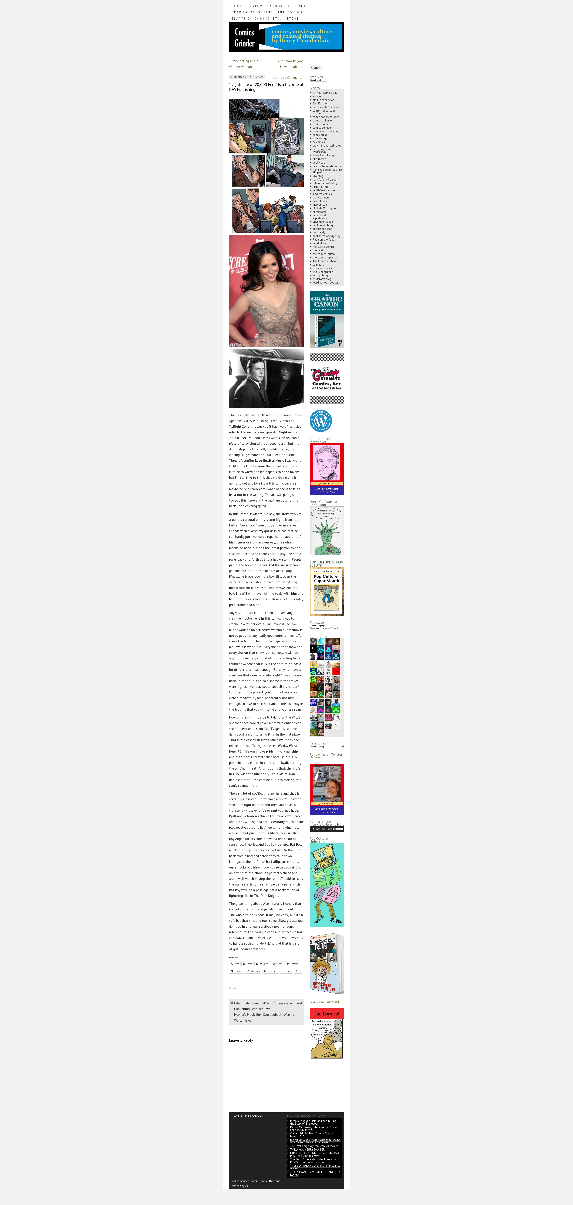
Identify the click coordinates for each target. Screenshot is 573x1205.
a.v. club (317, 96)
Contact (297, 6)
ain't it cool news (323, 100)
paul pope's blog (323, 225)
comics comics (321, 124)
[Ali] (320, 641)
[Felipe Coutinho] (328, 679)
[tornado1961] (313, 664)
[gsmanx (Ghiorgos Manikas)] (320, 664)
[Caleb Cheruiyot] (313, 671)
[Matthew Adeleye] (313, 679)
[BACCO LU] (336, 648)
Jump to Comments (287, 77)
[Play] (313, 828)
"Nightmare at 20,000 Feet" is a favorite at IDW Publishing (266, 87)
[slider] (339, 828)
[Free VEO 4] (328, 648)
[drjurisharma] (336, 664)
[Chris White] (328, 725)
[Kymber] (313, 694)
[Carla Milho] (336, 679)
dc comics (319, 142)
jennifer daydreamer (325, 179)
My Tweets (316, 757)
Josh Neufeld (320, 186)
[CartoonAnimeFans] (320, 725)
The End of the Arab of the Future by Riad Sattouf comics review (313, 1160)
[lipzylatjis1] (320, 732)
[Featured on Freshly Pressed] (321, 431)
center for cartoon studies (324, 112)
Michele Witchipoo (324, 208)
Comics (257, 1003)
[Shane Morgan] (313, 717)
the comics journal (324, 254)
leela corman (321, 197)
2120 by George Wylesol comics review (314, 1146)
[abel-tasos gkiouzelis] (320, 648)
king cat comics (322, 194)
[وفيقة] (328, 702)
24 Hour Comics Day (325, 92)
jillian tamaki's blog (325, 183)
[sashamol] (320, 679)
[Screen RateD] (313, 648)
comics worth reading (326, 131)
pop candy (319, 232)
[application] (327, 829)
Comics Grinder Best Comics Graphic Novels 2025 (312, 1134)
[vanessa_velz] (320, 694)
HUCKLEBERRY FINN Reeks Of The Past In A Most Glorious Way (314, 1154)
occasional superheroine (320, 216)
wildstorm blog (322, 279)
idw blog (318, 176)
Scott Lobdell (272, 1014)
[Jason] (313, 656)
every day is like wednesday (322, 150)
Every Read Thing (323, 155)
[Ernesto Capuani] (336, 641)
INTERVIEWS (290, 12)
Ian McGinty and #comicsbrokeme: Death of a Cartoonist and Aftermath (315, 1141)
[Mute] (334, 828)
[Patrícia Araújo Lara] (313, 641)
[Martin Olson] (320, 671)
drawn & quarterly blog (327, 145)
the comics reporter (325, 257)
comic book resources (326, 117)
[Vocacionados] (336, 702)
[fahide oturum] (336, 709)
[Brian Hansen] (320, 717)
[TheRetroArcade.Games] (320, 656)
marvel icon (320, 204)
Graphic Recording (252, 12)
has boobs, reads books (327, 166)
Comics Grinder (240, 1181)
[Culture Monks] (336, 671)
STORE (293, 18)
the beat (318, 250)
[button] (327, 789)
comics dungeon (322, 127)
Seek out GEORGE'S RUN (325, 1002)
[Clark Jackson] (320, 687)
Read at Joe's (320, 243)
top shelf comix (322, 268)
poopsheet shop (322, 229)
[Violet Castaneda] (328, 641)
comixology (320, 138)
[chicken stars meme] (320, 709)
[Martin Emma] (320, 702)
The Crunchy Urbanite (326, 261)
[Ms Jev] (313, 709)
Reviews (256, 6)
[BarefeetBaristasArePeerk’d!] (328, 687)
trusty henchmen (323, 272)
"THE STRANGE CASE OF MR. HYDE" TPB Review (315, 1173)
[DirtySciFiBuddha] (328, 664)
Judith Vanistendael (324, 190)
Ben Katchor (320, 103)
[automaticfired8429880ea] (313, 702)
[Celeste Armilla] (328, 671)
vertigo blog (320, 275)
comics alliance (322, 120)
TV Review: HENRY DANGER (307, 1149)
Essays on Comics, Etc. (256, 18)
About (276, 6)
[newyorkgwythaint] (328, 694)
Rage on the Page (323, 239)
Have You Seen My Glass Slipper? (327, 171)
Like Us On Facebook (247, 1116)
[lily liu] (328, 656)
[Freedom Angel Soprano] (328, 709)
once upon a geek (323, 221)
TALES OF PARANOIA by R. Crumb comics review (315, 1167)
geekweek (319, 162)
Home (237, 6)
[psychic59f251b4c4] (328, 717)
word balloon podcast (326, 282)
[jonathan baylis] (336, 717)
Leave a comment (289, 1003)
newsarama (319, 212)
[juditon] (336, 687)
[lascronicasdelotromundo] (313, 725)
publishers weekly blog (327, 236)
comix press (320, 135)
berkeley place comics (326, 107)
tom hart (318, 264)
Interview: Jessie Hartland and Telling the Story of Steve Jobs (313, 1122)
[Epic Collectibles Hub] (336, 725)
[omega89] (336, 656)
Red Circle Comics (323, 246)
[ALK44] (336, 694)
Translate (336, 628)
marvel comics (321, 201)
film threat (319, 159)
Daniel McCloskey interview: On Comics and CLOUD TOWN (314, 1128)
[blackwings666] (313, 732)
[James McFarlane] (313, 687)
